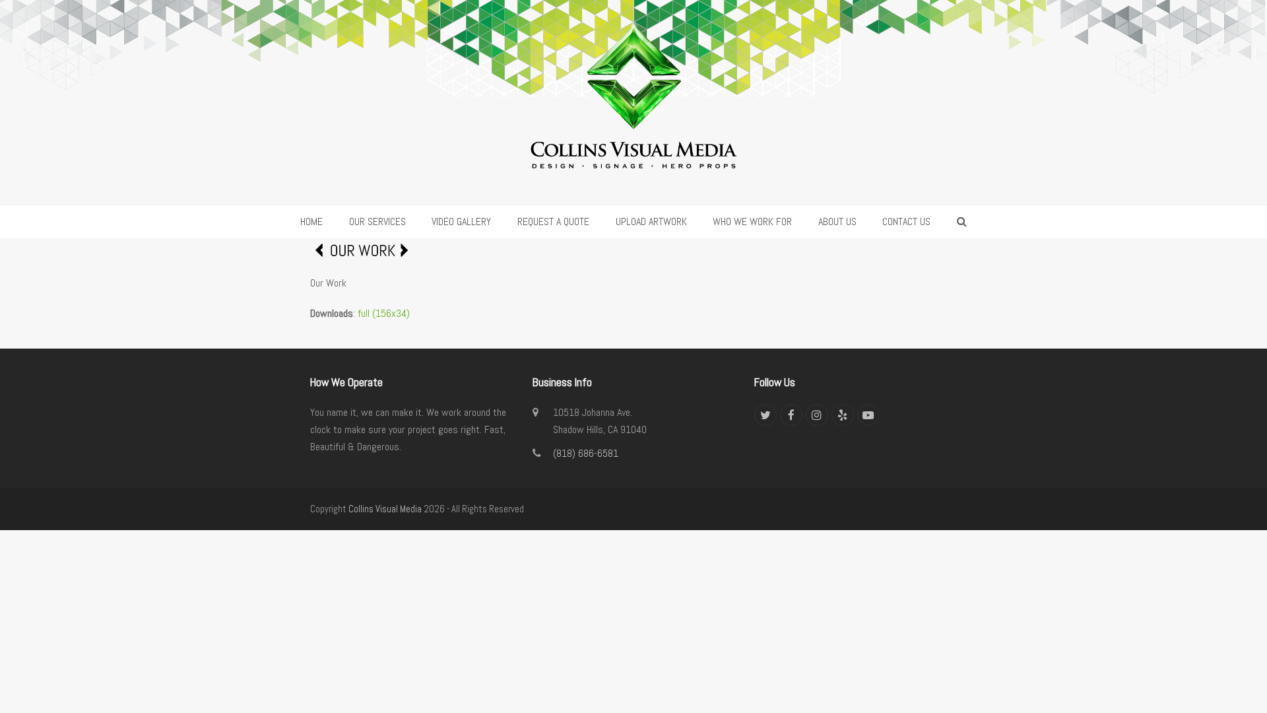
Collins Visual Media (385, 509)
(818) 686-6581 (585, 453)
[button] (962, 221)
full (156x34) (384, 313)
